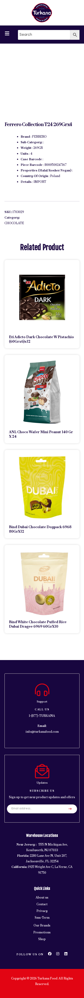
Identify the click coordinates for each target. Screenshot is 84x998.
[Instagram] (58, 954)
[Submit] (70, 808)
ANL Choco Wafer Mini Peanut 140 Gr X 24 (41, 434)
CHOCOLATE (14, 223)
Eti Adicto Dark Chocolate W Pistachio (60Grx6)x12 (41, 339)
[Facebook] (50, 954)
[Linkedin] (66, 954)
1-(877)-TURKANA (42, 716)
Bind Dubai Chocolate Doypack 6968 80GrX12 (40, 529)
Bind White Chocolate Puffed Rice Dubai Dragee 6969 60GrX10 (38, 624)
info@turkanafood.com (42, 732)
